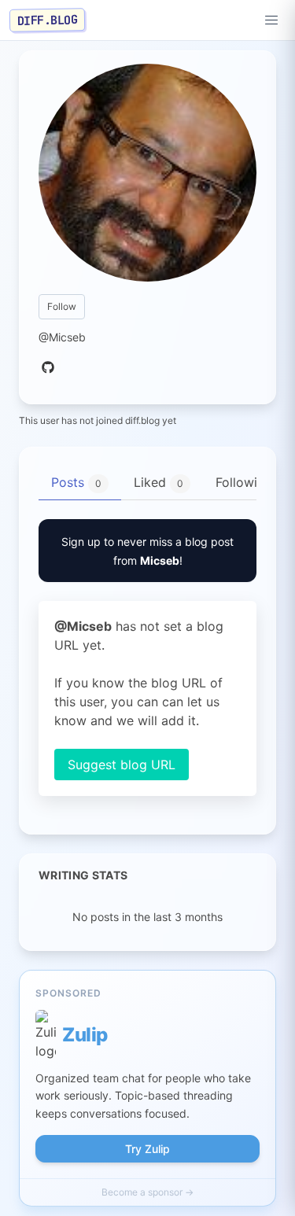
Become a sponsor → (147, 1192)
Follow (61, 306)
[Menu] (271, 20)
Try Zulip (147, 1148)
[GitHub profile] (48, 368)
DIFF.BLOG (47, 19)
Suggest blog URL (121, 764)
